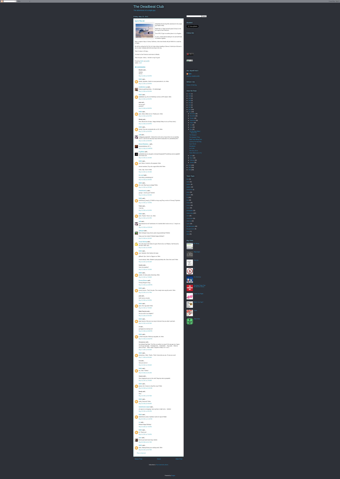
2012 (189, 109)
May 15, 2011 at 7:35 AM (145, 269)
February (192, 160)
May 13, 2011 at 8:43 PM (145, 131)
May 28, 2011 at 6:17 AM (145, 442)
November (192, 116)
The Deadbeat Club (148, 6)
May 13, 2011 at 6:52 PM (145, 91)
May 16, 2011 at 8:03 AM (145, 315)
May (191, 129)
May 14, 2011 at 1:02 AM (145, 157)
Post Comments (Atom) (162, 464)
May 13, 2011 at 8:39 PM (145, 123)
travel (140, 63)
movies (188, 205)
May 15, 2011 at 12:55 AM (145, 227)
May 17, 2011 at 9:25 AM (145, 349)
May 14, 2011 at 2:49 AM (145, 179)
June (191, 127)
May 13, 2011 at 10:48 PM (145, 148)
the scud (141, 175)
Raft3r (140, 79)
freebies (189, 184)
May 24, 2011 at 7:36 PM (145, 426)
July (191, 125)
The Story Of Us (193, 150)
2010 (189, 165)
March (191, 158)
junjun (188, 192)
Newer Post (138, 459)
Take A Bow (197, 318)
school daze (190, 218)
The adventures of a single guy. (145, 10)
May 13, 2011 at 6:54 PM (145, 99)
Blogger (173, 475)
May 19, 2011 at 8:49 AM (145, 403)
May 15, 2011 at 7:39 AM (145, 277)
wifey (188, 234)
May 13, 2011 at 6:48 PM (145, 83)
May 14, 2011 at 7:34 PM (145, 202)
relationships (190, 213)
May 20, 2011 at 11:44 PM (145, 419)
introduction (189, 189)
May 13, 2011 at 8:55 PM (145, 140)
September (193, 120)
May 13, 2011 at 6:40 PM (145, 76)
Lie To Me (191, 148)
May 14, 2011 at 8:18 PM (145, 210)
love (188, 200)
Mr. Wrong (196, 243)
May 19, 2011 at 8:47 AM (145, 395)
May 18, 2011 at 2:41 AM (145, 372)
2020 (189, 96)
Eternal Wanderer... (144, 144)
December (192, 113)
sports (188, 223)
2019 (189, 98)
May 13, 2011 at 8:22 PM (145, 116)
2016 (189, 102)
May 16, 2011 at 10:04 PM (145, 331)
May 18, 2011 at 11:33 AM (145, 388)
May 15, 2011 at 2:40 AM (145, 247)
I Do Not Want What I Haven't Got (194, 132)
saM (140, 134)
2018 (189, 100)
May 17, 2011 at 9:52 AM (145, 357)
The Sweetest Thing (194, 137)
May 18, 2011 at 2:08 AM (145, 365)
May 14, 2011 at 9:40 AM (145, 195)
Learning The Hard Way (195, 141)
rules (188, 215)
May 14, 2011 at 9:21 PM (145, 218)
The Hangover (193, 135)
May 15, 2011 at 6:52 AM (145, 261)
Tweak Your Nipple (198, 293)
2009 (189, 167)
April (191, 155)
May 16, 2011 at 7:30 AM (145, 308)
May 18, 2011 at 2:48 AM (145, 380)
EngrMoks (141, 151)
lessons (189, 194)
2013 (189, 107)
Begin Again (197, 252)
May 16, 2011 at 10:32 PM (145, 338)
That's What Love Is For (195, 153)
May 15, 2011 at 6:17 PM (145, 292)
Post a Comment (141, 453)
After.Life (196, 260)
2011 (189, 111)
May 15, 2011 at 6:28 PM (145, 300)
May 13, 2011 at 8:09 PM (145, 108)
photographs (190, 210)
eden (140, 437)
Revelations (192, 146)
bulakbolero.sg (143, 87)
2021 (189, 93)
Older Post (179, 459)
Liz (139, 422)
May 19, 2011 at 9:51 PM (145, 411)
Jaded (195, 310)
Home (159, 459)
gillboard (141, 230)
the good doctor (191, 229)
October (192, 118)
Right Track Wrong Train (195, 139)
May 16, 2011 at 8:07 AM (145, 323)
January (192, 162)
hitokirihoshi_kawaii (144, 407)
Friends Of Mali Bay (192, 85)
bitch (188, 179)
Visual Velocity (143, 241)
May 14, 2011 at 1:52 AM (145, 172)
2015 (189, 105)
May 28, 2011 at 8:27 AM (145, 449)
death (188, 181)
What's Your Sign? (198, 302)
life (187, 197)
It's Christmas (197, 277)
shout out (189, 221)
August (192, 122)
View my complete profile (193, 76)
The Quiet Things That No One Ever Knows (199, 286)
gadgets (189, 187)
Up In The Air (192, 144)
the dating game (191, 226)
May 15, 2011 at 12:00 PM (145, 284)
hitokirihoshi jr (143, 190)
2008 (189, 169)
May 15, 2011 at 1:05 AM (145, 238)
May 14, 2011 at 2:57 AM (145, 187)
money (188, 202)
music (188, 208)
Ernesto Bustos (143, 280)
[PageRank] (190, 61)
